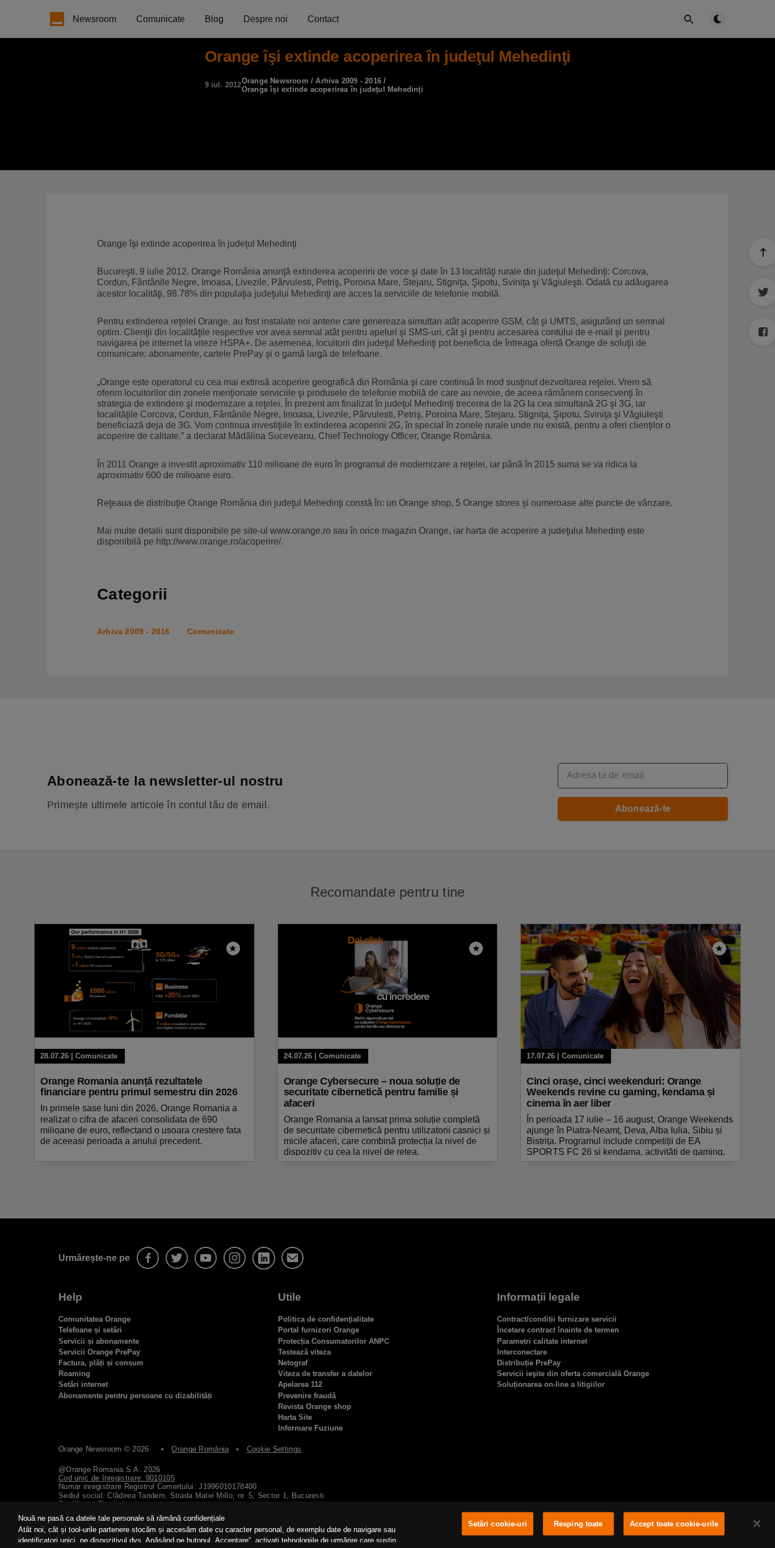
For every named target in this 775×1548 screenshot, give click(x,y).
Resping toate (578, 1524)
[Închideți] (756, 1523)
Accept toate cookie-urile (674, 1524)
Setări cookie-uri (497, 1524)
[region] (387, 1524)
